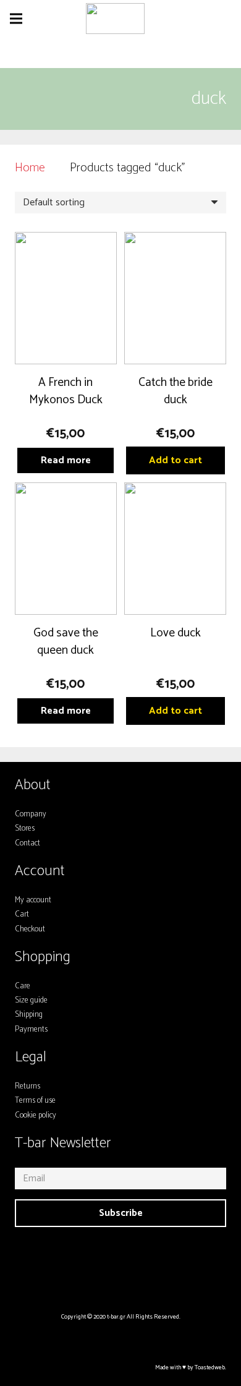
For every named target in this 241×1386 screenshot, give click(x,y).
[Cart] (225, 18)
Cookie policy (35, 1115)
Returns (27, 1086)
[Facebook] (106, 1260)
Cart (22, 914)
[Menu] (16, 18)
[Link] (115, 18)
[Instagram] (76, 1260)
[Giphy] (165, 1260)
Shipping (29, 1014)
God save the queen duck (65, 641)
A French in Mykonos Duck (66, 391)
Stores (25, 828)
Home (30, 168)
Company (30, 814)
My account (33, 900)
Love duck (175, 633)
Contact (27, 843)
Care (22, 986)
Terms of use (35, 1100)
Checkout (30, 929)
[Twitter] (135, 1260)
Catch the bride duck (175, 391)
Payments (31, 1029)
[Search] (166, 18)
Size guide (31, 1000)
